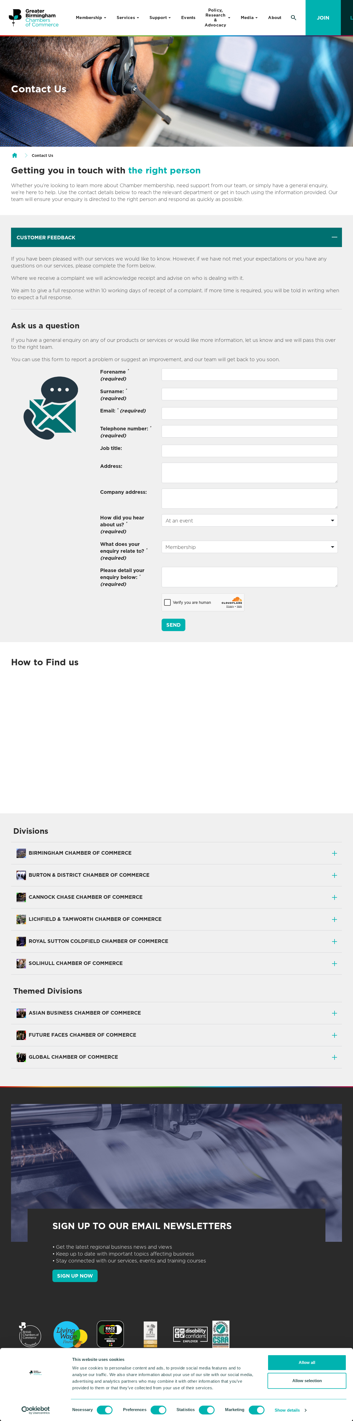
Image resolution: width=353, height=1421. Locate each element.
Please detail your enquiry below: (122, 577)
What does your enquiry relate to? (123, 551)
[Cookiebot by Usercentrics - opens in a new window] (36, 1410)
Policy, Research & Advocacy (215, 18)
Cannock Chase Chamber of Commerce (85, 897)
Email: (123, 410)
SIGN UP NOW (75, 1276)
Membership (89, 17)
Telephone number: (125, 431)
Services (126, 17)
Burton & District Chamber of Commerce (88, 875)
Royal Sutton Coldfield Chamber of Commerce (97, 941)
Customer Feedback (46, 237)
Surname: (113, 394)
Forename (114, 375)
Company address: (123, 492)
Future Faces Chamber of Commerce (81, 1035)
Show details (287, 1410)
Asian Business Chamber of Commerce (84, 1013)
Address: (111, 466)
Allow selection (307, 1380)
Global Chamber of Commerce (72, 1057)
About (274, 17)
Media (247, 17)
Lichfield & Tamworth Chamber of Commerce (94, 919)
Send (173, 625)
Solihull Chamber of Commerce (75, 963)
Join (323, 18)
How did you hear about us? (122, 524)
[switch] (158, 1410)
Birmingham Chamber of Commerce (79, 853)
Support (158, 17)
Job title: (111, 448)
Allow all (307, 1362)
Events (188, 17)
